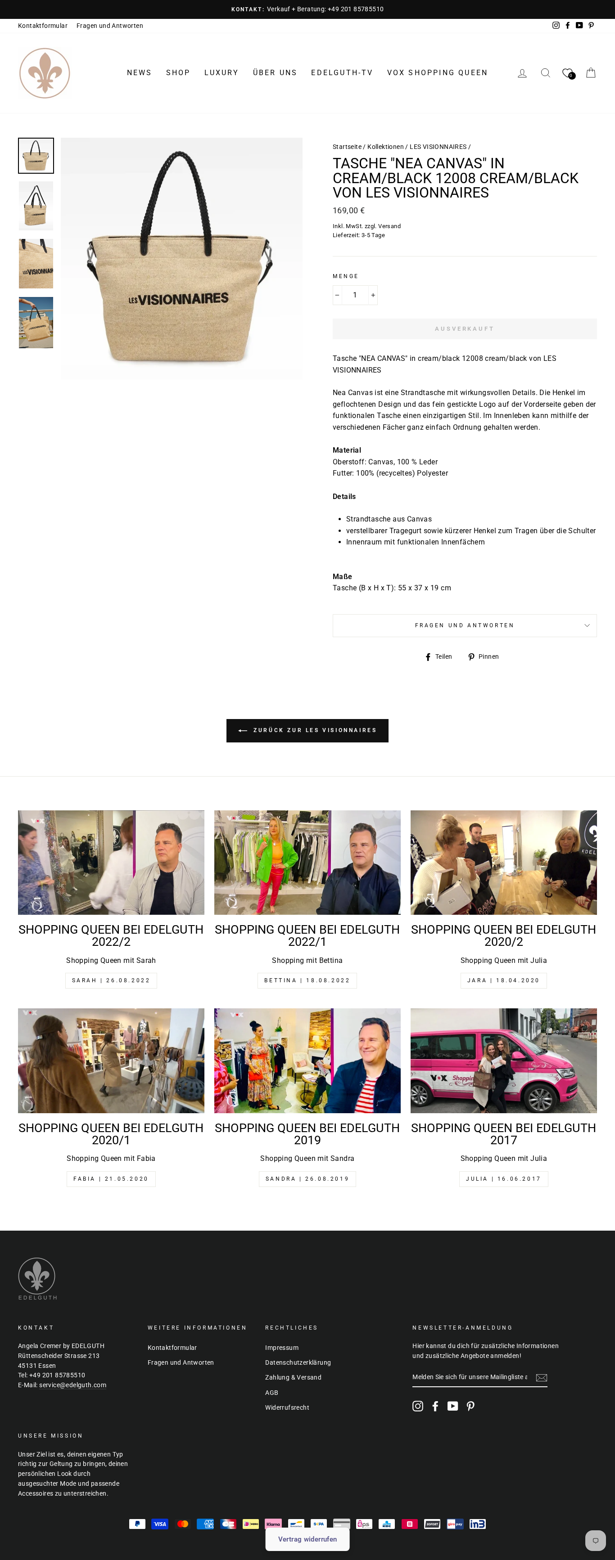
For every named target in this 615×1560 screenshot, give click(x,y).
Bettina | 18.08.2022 (307, 980)
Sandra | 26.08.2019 (307, 1179)
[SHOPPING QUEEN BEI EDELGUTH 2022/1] (307, 862)
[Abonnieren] (541, 1378)
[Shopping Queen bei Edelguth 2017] (504, 1060)
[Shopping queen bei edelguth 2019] (307, 1060)
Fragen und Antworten (110, 25)
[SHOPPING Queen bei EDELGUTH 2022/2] (111, 862)
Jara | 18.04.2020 (503, 980)
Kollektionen (385, 146)
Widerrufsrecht (287, 1407)
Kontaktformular (43, 25)
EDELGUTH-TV (342, 72)
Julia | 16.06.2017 (504, 1179)
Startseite (347, 146)
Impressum (281, 1347)
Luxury (222, 72)
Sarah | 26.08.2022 (111, 980)
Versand (389, 226)
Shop (178, 72)
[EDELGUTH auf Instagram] (417, 1406)
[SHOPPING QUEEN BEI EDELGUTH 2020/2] (504, 862)
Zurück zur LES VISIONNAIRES (314, 730)
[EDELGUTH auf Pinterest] (470, 1406)
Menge (346, 276)
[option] (307, 9)
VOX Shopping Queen (437, 72)
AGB (271, 1392)
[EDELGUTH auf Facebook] (435, 1406)
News (140, 72)
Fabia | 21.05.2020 (111, 1179)
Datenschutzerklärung (298, 1362)
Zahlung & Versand (293, 1377)
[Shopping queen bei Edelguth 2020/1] (111, 1060)
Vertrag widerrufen (307, 1539)
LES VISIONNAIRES (438, 146)
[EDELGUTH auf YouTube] (453, 1406)
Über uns (275, 72)
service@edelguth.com (72, 1385)
